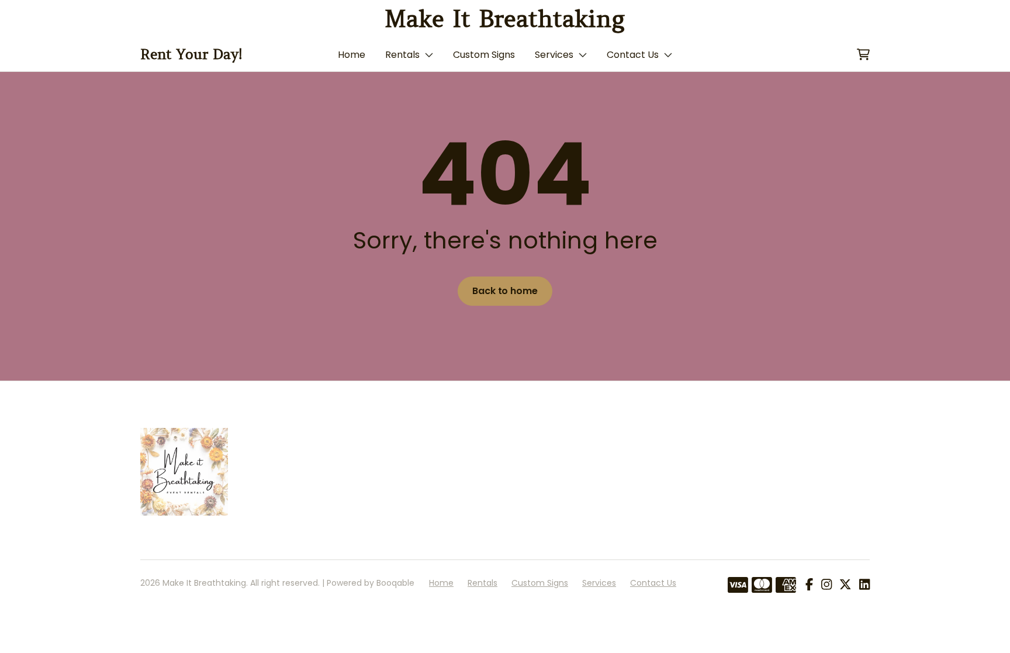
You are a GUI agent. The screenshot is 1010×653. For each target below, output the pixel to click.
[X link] (845, 585)
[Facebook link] (809, 585)
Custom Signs (484, 54)
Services (554, 54)
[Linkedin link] (864, 585)
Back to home (504, 291)
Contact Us (633, 54)
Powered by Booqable (370, 583)
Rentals (402, 54)
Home (351, 54)
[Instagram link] (826, 585)
